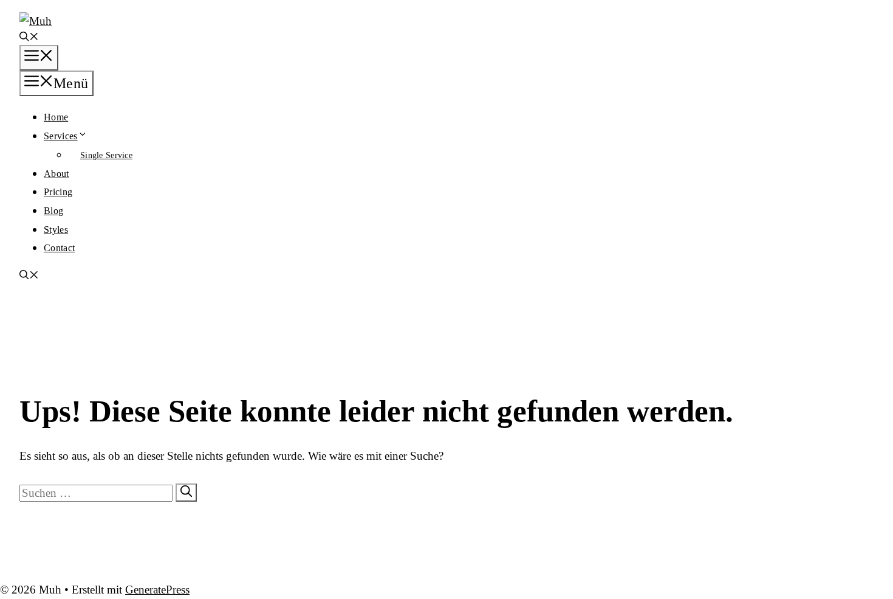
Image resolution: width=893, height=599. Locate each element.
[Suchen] (186, 492)
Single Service (106, 155)
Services (61, 136)
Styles (56, 229)
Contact (59, 248)
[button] (28, 38)
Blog (53, 211)
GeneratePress (157, 589)
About (56, 173)
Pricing (58, 192)
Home (56, 117)
